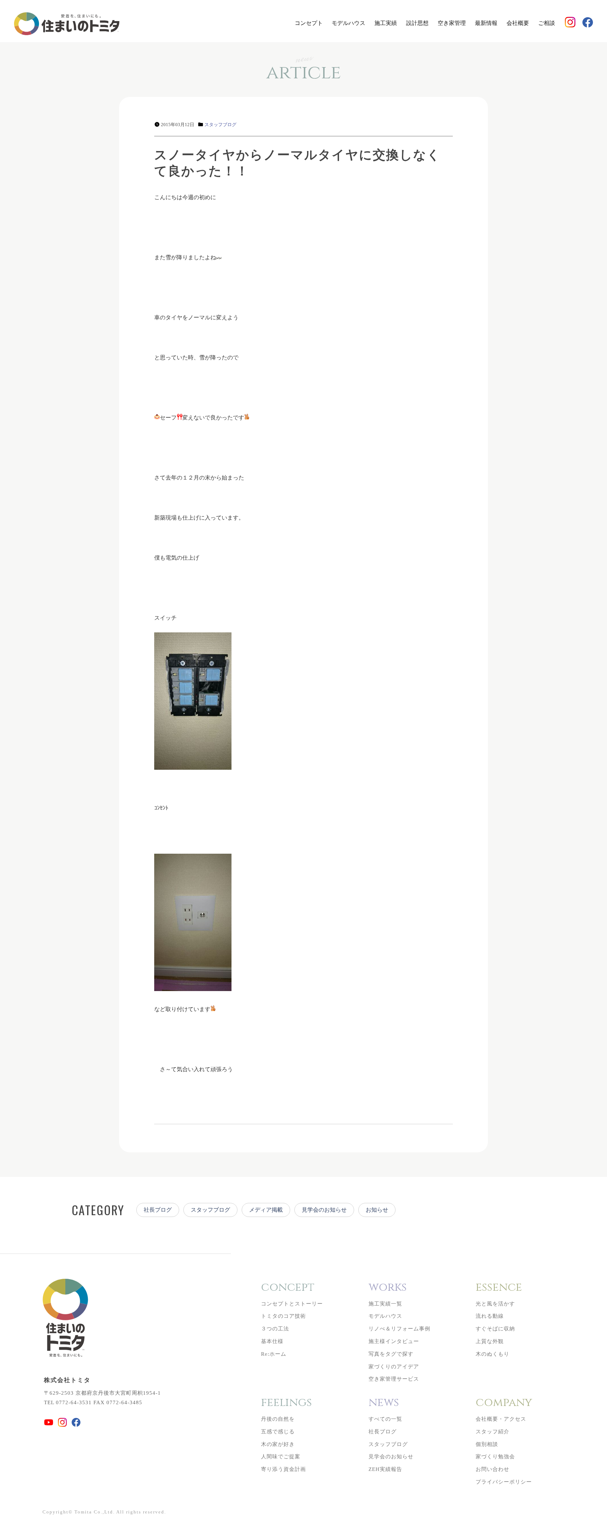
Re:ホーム (273, 1354)
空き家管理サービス (393, 1379)
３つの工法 (275, 1328)
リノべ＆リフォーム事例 (399, 1328)
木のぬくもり (492, 1354)
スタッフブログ (220, 125)
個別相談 (487, 1444)
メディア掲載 (266, 1210)
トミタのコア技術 (283, 1316)
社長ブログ (158, 1210)
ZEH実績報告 (385, 1469)
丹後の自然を (278, 1419)
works (387, 1287)
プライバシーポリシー (504, 1482)
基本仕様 (272, 1341)
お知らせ (377, 1210)
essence (499, 1287)
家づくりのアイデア (393, 1366)
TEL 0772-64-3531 (68, 1402)
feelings (286, 1402)
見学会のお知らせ (324, 1210)
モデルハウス (348, 23)
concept (287, 1287)
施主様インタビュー (393, 1341)
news (383, 1402)
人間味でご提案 (280, 1456)
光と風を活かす (495, 1304)
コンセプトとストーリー (292, 1304)
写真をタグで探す (390, 1354)
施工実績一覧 (385, 1304)
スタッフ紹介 (492, 1431)
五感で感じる (278, 1431)
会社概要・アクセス (501, 1419)
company (504, 1402)
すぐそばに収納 (495, 1328)
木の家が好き (278, 1444)
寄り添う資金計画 (283, 1469)
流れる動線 (490, 1316)
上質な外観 (490, 1341)
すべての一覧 (385, 1419)
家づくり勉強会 (495, 1456)
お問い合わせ (492, 1469)
